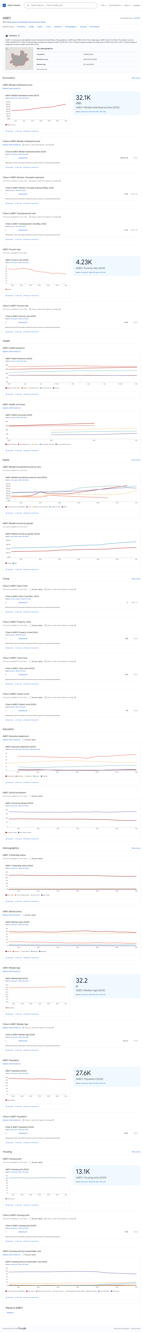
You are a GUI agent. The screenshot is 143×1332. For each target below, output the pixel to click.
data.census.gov (24, 749)
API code (19, 131)
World (43, 22)
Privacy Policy (135, 1329)
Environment (95, 27)
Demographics (71, 27)
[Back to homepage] (4, 5)
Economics (21, 27)
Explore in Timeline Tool (32, 131)
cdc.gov (12, 361)
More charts (136, 78)
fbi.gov (12, 635)
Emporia (10, 1313)
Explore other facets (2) (11, 88)
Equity (40, 27)
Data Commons (14, 5)
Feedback (136, 5)
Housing (83, 27)
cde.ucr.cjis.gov (15, 599)
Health (31, 27)
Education (58, 27)
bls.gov (12, 190)
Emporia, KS (23, 158)
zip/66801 (137, 18)
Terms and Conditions (121, 1329)
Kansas (14, 22)
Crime (48, 27)
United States (23, 22)
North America (34, 22)
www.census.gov (42, 69)
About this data (23, 98)
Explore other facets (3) (11, 915)
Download (10, 131)
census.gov (13, 98)
